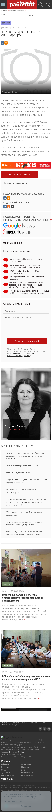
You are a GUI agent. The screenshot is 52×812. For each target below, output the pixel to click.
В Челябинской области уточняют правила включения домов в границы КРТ (26, 678)
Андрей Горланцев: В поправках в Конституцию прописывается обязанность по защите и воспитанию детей (26, 502)
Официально (27, 775)
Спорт (4, 770)
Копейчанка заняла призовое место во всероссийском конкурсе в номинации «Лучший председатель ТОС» (26, 285)
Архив (43, 722)
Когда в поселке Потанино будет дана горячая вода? (25, 260)
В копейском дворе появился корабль (22, 466)
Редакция (5, 722)
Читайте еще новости (19, 174)
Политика (25, 767)
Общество (5, 764)
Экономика (26, 764)
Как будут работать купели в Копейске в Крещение (26, 278)
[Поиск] (40, 4)
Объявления (7, 779)
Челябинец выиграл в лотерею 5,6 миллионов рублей (24, 272)
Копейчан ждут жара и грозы (18, 473)
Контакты (15, 722)
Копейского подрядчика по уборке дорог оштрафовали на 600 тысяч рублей (26, 266)
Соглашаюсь (26, 806)
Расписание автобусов (10, 725)
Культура (5, 767)
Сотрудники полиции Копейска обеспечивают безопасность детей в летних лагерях (23, 598)
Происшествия (7, 775)
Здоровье (5, 773)
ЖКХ (23, 770)
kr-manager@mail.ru (16, 752)
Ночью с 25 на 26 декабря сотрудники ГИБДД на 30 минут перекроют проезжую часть (29, 292)
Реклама (25, 722)
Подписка (34, 722)
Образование (27, 773)
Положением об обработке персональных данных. (20, 354)
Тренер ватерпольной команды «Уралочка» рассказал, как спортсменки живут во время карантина (25, 456)
